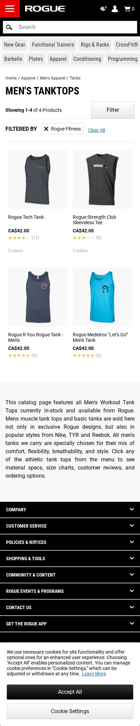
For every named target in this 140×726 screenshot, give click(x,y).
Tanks (75, 78)
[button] (9, 27)
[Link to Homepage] (46, 8)
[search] (70, 27)
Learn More (94, 673)
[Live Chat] (104, 9)
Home (11, 78)
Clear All (96, 130)
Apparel (28, 78)
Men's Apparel (52, 78)
